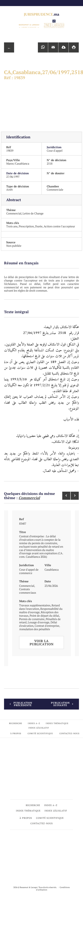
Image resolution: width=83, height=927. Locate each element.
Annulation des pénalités (34, 629)
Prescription (26, 226)
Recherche (15, 723)
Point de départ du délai (44, 615)
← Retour (9, 48)
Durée (39, 226)
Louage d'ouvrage (38, 622)
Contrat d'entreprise (47, 626)
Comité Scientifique (40, 733)
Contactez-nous (69, 733)
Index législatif (38, 727)
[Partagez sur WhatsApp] (43, 47)
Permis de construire (32, 619)
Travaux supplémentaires (34, 605)
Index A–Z (34, 723)
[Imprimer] (74, 47)
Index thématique (57, 723)
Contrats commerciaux (27, 590)
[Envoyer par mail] (53, 47)
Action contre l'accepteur (59, 226)
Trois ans (12, 226)
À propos (15, 733)
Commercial (13, 213)
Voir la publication (42, 642)
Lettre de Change (33, 213)
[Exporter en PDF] (63, 47)
